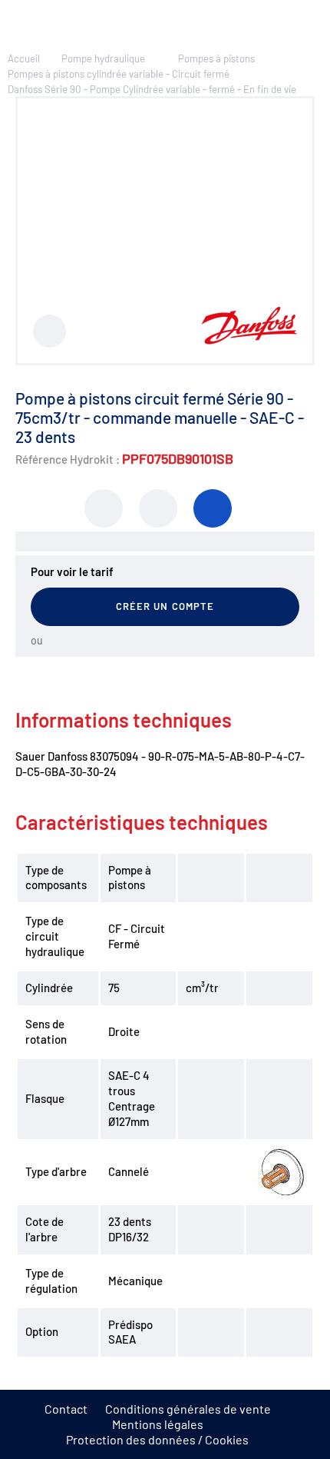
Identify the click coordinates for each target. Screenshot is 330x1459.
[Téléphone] (212, 508)
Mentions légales (157, 1424)
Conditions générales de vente (188, 1408)
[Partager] (158, 508)
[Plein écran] (49, 331)
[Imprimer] (103, 508)
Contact (66, 1408)
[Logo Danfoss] (249, 339)
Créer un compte (165, 606)
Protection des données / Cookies (157, 1439)
